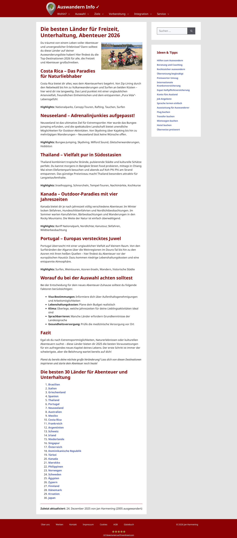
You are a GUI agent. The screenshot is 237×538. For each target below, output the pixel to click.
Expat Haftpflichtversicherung (173, 90)
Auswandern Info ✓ (78, 7)
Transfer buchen (165, 116)
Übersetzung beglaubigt (170, 73)
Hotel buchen (164, 125)
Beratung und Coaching (169, 64)
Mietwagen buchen (167, 120)
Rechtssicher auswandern (171, 69)
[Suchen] (191, 30)
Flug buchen (163, 112)
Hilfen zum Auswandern (170, 60)
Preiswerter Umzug (167, 78)
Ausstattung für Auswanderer (173, 107)
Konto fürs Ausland (167, 94)
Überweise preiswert (168, 129)
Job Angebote (164, 98)
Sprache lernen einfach (169, 103)
